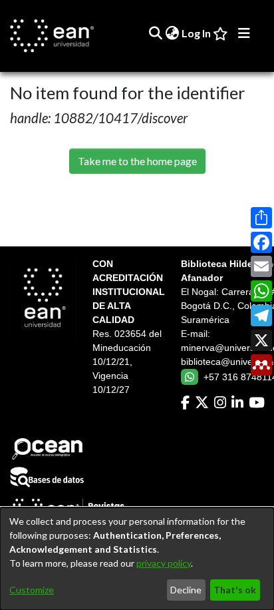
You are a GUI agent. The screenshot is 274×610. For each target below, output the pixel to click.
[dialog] (137, 558)
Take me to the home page (137, 160)
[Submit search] (155, 33)
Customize (31, 589)
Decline (186, 589)
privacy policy (163, 563)
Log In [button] (197, 33)
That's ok (234, 589)
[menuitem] (172, 33)
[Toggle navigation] (244, 33)
